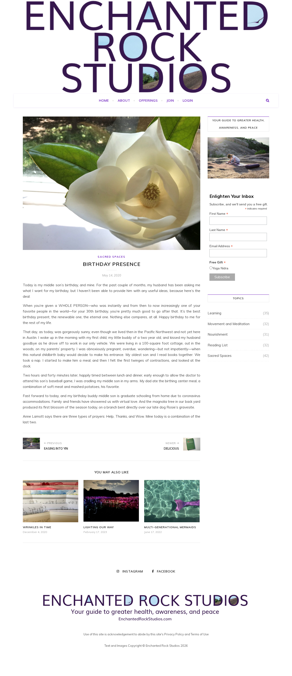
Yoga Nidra (220, 268)
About (124, 100)
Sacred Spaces (111, 256)
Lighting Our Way (98, 527)
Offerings (148, 100)
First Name (218, 214)
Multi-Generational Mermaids (170, 527)
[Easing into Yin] (31, 443)
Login (188, 100)
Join (170, 100)
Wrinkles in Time (37, 527)
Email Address (221, 246)
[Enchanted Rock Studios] (146, 47)
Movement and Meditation (229, 324)
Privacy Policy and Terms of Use (186, 634)
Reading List (218, 345)
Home (104, 100)
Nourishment (218, 334)
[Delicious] (191, 444)
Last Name (218, 230)
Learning (214, 313)
